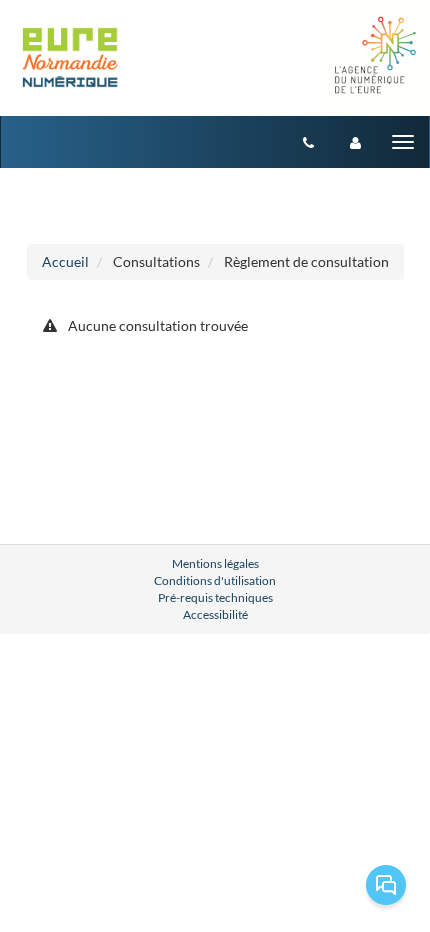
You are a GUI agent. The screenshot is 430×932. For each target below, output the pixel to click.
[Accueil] (71, 59)
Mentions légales (215, 563)
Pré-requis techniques (215, 597)
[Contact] (308, 142)
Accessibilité (215, 614)
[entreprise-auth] (355, 142)
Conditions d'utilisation (215, 580)
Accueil (65, 261)
